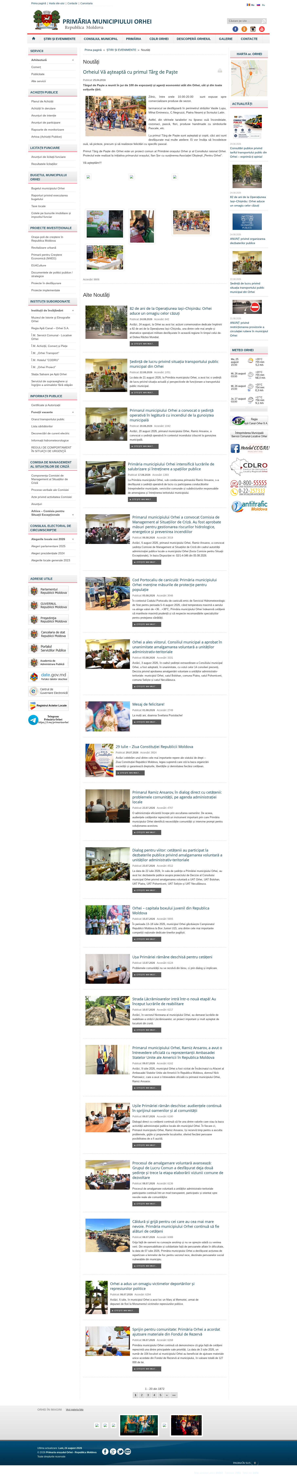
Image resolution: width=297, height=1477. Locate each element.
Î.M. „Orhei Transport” (45, 353)
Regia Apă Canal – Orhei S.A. (50, 328)
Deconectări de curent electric (50, 433)
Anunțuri (36, 504)
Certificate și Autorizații (45, 405)
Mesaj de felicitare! (148, 704)
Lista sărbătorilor (42, 426)
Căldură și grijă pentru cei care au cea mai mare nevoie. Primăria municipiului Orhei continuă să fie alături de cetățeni (175, 1226)
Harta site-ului (56, 3)
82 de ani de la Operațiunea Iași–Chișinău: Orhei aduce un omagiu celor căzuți (171, 311)
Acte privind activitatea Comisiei (51, 497)
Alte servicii (38, 81)
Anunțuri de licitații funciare (48, 156)
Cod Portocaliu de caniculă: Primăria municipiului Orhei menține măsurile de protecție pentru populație (174, 584)
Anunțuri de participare (45, 122)
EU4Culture (38, 265)
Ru (263, 5)
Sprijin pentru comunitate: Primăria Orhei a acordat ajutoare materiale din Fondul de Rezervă (176, 1332)
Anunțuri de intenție (43, 115)
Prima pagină (38, 3)
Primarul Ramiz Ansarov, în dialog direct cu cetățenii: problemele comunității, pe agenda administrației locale (177, 797)
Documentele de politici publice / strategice (52, 274)
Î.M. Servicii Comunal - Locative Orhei (51, 337)
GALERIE (226, 39)
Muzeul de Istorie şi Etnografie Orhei (50, 319)
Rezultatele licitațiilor (44, 164)
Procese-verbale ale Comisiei (50, 489)
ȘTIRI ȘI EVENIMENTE (60, 39)
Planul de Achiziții (42, 101)
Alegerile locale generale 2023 (50, 560)
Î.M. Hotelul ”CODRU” (45, 360)
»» (174, 1395)
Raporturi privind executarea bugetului (49, 197)
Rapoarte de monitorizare (47, 129)
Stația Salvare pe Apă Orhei (49, 374)
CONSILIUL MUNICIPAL (101, 39)
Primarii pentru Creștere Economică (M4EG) (46, 256)
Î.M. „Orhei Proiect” (43, 367)
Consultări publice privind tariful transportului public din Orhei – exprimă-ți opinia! (248, 152)
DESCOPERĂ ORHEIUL (194, 39)
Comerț (36, 67)
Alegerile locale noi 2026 (52, 539)
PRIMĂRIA (133, 39)
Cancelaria (86, 3)
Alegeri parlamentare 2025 (48, 546)
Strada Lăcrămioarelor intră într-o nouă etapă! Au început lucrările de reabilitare (174, 1001)
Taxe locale (38, 206)
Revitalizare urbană (43, 247)
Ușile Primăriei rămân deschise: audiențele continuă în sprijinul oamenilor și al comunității (176, 1108)
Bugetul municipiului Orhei (48, 188)
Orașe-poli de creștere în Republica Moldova (47, 238)
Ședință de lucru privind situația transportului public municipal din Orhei (247, 287)
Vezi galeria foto (74, 1409)
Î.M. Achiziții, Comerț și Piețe (49, 346)
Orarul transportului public (47, 419)
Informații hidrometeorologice (50, 440)
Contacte (72, 3)
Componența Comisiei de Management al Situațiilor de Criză (49, 479)
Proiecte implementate (45, 290)
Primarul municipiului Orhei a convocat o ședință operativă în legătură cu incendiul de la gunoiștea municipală (172, 415)
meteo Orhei (243, 350)
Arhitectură (52, 60)
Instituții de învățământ (52, 310)
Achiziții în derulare (43, 108)
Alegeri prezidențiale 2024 (48, 553)
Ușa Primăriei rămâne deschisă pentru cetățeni (172, 956)
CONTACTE (249, 39)
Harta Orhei (249, 54)
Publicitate (37, 74)
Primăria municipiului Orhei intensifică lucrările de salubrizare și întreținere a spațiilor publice (171, 466)
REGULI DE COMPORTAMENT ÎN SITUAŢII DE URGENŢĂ (51, 449)
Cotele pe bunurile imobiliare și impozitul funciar (51, 215)
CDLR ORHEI (159, 39)
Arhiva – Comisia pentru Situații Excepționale (52, 512)
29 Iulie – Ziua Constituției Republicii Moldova (154, 746)
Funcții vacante (52, 412)
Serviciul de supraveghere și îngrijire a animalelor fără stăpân (52, 383)
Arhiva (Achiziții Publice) (46, 136)
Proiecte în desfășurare (46, 283)
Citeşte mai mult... (144, 344)
